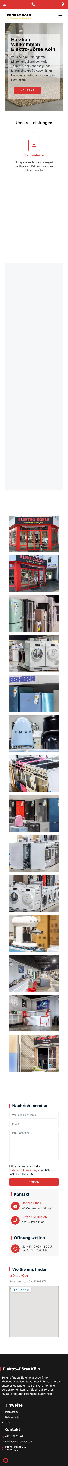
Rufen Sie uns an (34, 1217)
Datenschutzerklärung (23, 1170)
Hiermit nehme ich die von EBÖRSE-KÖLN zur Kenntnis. (32, 1170)
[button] (60, 16)
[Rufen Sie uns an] (15, 1220)
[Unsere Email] (15, 1206)
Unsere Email (31, 1203)
